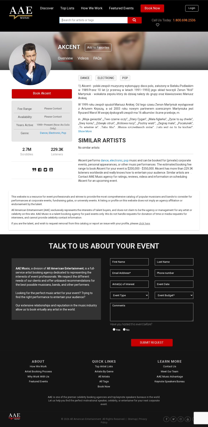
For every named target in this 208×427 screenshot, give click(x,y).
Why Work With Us (38, 376)
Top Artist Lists (104, 366)
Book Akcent (42, 93)
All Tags (104, 381)
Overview (65, 58)
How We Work (38, 366)
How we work (91, 8)
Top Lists (67, 8)
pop (64, 132)
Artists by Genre (104, 371)
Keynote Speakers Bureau (170, 381)
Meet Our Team (169, 371)
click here (144, 223)
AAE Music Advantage (170, 376)
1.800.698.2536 (184, 20)
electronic (54, 132)
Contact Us (169, 366)
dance (44, 132)
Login (191, 8)
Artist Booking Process (38, 371)
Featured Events (121, 8)
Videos (83, 58)
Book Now (152, 8)
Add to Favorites (98, 47)
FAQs (97, 58)
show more (85, 131)
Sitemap (132, 419)
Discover (47, 8)
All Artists (104, 376)
